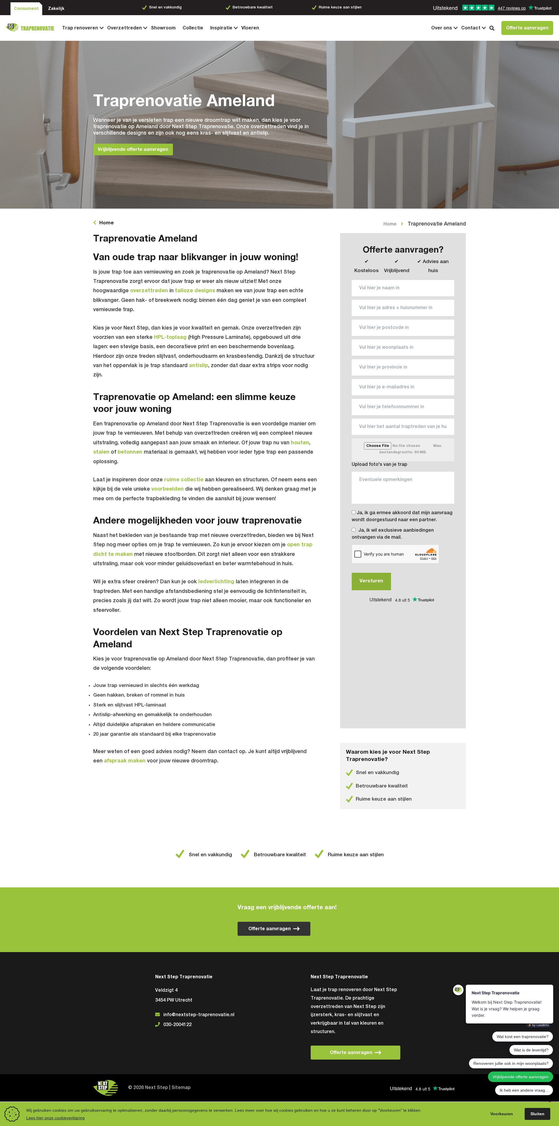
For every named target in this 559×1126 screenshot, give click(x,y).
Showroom (163, 28)
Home (106, 223)
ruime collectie (184, 479)
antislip (198, 365)
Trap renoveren (80, 28)
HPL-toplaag (170, 337)
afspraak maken (125, 761)
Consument (26, 9)
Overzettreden (124, 28)
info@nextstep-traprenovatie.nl (198, 1015)
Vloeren (250, 28)
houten (300, 442)
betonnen (130, 452)
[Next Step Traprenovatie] (32, 28)
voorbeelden (167, 489)
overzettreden (149, 290)
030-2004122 (177, 1025)
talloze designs (195, 290)
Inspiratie (221, 28)
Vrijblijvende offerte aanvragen (133, 149)
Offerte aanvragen (527, 28)
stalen (101, 452)
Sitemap (181, 1088)
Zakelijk (56, 9)
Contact (470, 28)
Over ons (441, 28)
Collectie (193, 28)
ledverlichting (216, 581)
